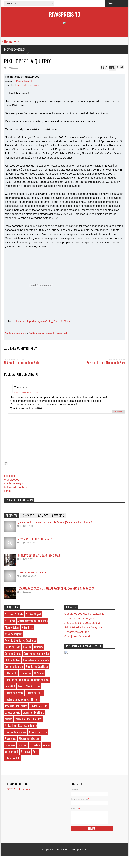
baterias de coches (15, 487)
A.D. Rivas (10, 621)
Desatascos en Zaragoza (79, 618)
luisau (18, 85)
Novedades (14, 49)
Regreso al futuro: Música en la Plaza (106, 363)
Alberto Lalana (12, 627)
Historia (35, 699)
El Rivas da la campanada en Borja (21, 363)
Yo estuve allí (11, 752)
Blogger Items (80, 849)
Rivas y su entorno (37, 732)
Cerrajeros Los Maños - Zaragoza (84, 613)
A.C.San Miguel (33, 614)
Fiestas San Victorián (29, 686)
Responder (117, 411)
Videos (46, 745)
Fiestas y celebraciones (17, 699)
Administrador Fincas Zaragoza (83, 627)
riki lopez (34, 85)
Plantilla (31, 719)
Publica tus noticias (15, 333)
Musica (8, 719)
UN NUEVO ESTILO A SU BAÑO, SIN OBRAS (38, 555)
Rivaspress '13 (64, 14)
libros (7, 490)
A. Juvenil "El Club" (14, 614)
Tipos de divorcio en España (31, 572)
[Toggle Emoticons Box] (6, 463)
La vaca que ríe (12, 712)
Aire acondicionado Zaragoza (82, 622)
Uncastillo (35, 745)
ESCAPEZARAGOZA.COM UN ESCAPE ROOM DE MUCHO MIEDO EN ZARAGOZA (55, 589)
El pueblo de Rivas (40, 680)
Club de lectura (12, 660)
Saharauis (10, 745)
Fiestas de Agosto (14, 693)
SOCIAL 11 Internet (18, 789)
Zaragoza (25, 752)
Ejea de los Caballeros (37, 667)
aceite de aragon (14, 483)
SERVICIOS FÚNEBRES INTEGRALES (34, 539)
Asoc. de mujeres (14, 634)
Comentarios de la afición (36, 660)
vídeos (26, 85)
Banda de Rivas (12, 647)
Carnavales (29, 654)
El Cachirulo (11, 673)
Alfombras (27, 627)
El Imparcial (25, 673)
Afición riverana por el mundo (32, 621)
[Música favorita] (24, 81)
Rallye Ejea (10, 725)
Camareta (38, 647)
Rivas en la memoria (15, 732)
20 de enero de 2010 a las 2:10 (26, 393)
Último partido (12, 758)
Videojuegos (11, 479)
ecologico (10, 475)
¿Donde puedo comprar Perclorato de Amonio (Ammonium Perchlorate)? (54, 522)
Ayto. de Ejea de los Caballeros (20, 640)
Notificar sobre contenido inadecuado (48, 333)
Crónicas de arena (14, 667)
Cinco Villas (43, 654)
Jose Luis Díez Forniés (16, 706)
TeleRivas (22, 745)
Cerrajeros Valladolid (77, 636)
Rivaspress (10, 739)
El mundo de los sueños (17, 680)
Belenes (27, 647)
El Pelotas (39, 673)
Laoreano (27, 712)
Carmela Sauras (13, 654)
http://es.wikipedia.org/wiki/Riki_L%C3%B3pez (42, 321)
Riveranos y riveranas (30, 739)
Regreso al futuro (27, 725)
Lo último (39, 712)
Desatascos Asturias (76, 632)
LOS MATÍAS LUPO (39, 706)
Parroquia (20, 719)
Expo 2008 (10, 686)
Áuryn (36, 752)
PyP (40, 719)
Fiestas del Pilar (34, 693)
